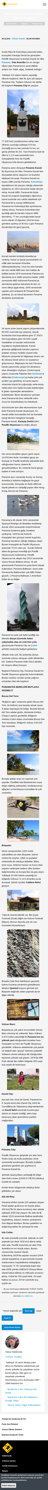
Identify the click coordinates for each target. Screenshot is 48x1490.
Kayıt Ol (7, 1318)
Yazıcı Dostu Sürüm (12, 1327)
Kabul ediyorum (8, 1485)
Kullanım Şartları (9, 1461)
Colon (34, 645)
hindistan (37, 373)
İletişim (5, 1471)
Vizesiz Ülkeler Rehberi (12, 1430)
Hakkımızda (7, 1456)
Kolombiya (36, 182)
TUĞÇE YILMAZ (18, 39)
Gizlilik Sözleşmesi (9, 1466)
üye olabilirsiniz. (27, 1296)
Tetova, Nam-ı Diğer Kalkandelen (24, 1405)
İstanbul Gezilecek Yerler (12, 1435)
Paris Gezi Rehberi (10, 1424)
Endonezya (18, 377)
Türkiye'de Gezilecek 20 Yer (14, 1419)
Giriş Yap (28, 1311)
